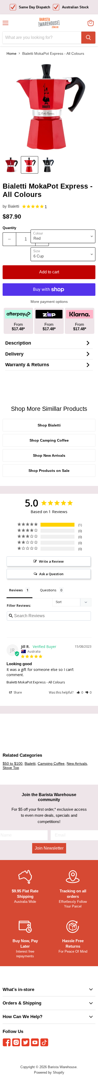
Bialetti (13, 206)
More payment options (49, 301)
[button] (80, 692)
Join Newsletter (49, 848)
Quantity (9, 228)
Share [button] (17, 692)
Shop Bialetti (49, 425)
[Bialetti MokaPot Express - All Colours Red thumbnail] (11, 165)
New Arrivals (77, 763)
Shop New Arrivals (49, 455)
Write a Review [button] (51, 561)
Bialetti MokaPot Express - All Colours (36, 682)
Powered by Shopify (49, 1072)
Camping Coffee (51, 763)
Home (11, 53)
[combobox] (42, 38)
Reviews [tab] (16, 590)
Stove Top (11, 768)
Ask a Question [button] (51, 574)
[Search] (88, 38)
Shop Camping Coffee (49, 440)
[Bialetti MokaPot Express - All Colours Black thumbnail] (47, 165)
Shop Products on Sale (49, 470)
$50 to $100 (12, 763)
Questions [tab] (48, 590)
